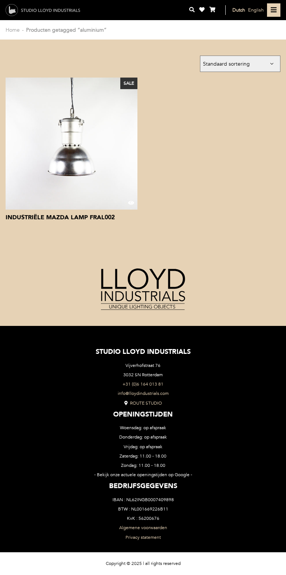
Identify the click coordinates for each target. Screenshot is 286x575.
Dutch (238, 10)
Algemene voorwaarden (143, 528)
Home (13, 30)
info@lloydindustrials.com (143, 393)
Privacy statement (143, 537)
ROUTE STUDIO (145, 403)
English (256, 10)
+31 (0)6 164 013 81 (143, 384)
